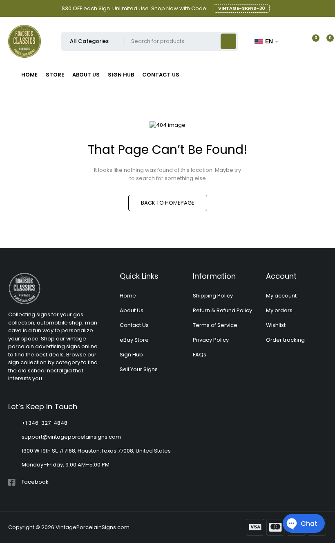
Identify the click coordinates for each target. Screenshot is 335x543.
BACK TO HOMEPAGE (167, 203)
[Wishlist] (311, 41)
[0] (323, 41)
